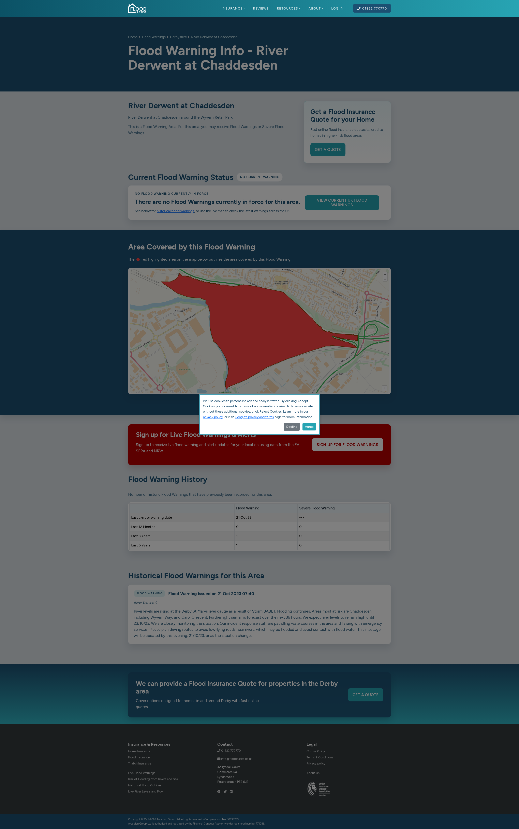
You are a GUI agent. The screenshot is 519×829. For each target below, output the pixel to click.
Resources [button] (287, 8)
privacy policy (213, 417)
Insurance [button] (232, 8)
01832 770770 (374, 8)
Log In (337, 8)
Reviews (261, 8)
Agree (309, 427)
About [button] (315, 8)
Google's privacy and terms (254, 417)
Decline (291, 427)
